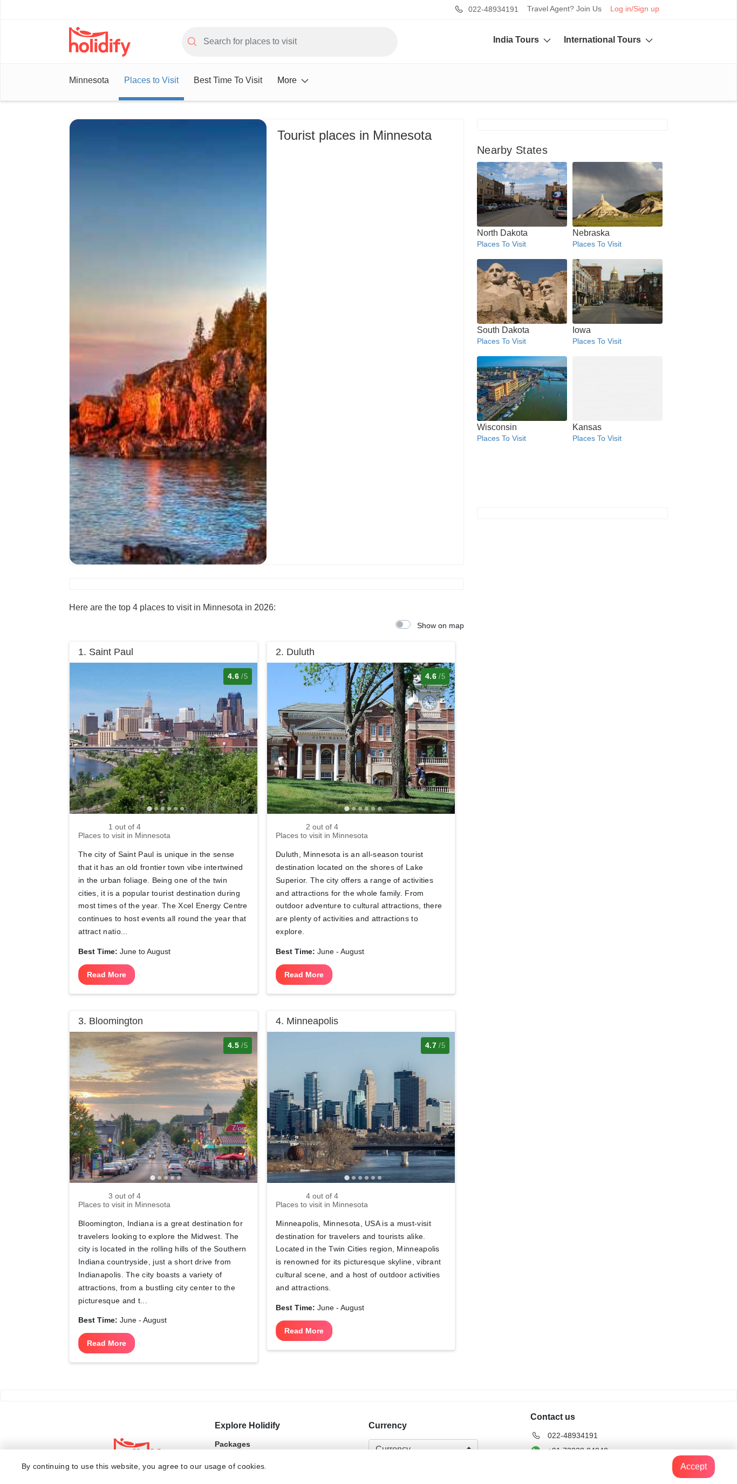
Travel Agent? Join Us (564, 8)
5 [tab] (175, 808)
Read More (106, 974)
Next (244, 723)
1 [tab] (149, 808)
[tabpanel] (163, 738)
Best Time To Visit (228, 80)
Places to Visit (151, 80)
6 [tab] (181, 808)
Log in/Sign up (634, 8)
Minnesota (89, 80)
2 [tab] (156, 808)
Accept (693, 1466)
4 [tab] (168, 808)
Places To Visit (501, 244)
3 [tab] (162, 808)
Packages (232, 1444)
